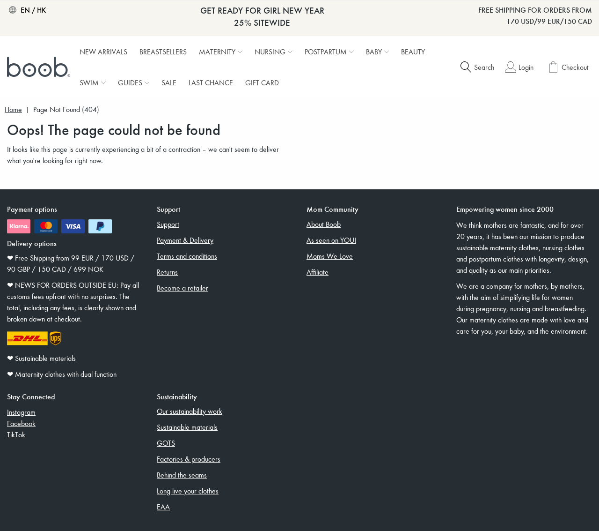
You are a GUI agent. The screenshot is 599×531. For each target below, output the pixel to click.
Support (168, 224)
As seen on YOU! (331, 240)
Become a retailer (182, 287)
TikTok (16, 434)
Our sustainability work (189, 411)
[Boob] (40, 67)
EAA (163, 506)
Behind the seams (182, 474)
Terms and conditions (187, 256)
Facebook (21, 423)
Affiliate (318, 272)
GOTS (166, 443)
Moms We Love (330, 256)
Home (13, 109)
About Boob (324, 224)
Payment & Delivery (185, 240)
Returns (167, 272)
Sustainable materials (187, 427)
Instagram (21, 412)
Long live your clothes (188, 490)
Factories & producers (188, 459)
